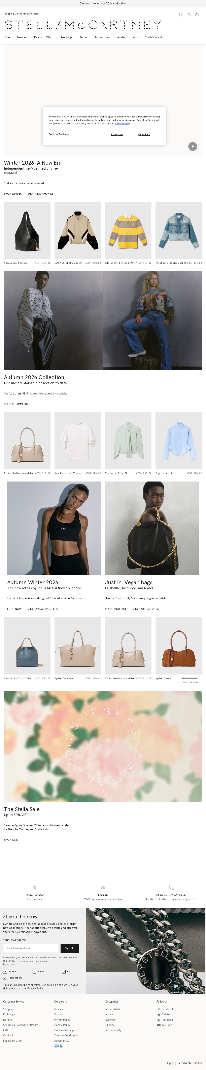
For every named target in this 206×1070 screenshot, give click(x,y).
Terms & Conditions (65, 1035)
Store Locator (35, 895)
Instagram (168, 1020)
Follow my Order (13, 1041)
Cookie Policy (62, 1025)
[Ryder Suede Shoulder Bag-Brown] (128, 646)
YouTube (167, 1025)
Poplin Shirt (113, 473)
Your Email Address (15, 940)
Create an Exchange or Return (20, 1025)
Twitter (166, 1014)
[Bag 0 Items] (197, 14)
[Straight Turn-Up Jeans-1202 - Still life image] (179, 440)
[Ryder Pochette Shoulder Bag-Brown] (179, 646)
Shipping (8, 1009)
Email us (103, 895)
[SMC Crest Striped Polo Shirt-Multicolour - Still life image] (78, 230)
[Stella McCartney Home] (83, 24)
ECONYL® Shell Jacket (18, 263)
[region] (104, 126)
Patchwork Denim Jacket (120, 263)
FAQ (5, 1030)
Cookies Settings (64, 1030)
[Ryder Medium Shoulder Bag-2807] (78, 646)
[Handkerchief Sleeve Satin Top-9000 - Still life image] (27, 440)
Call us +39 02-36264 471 (171, 895)
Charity (109, 1025)
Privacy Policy (35, 988)
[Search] (181, 14)
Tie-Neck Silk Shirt (68, 473)
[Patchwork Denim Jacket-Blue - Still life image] (128, 230)
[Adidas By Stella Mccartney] (54, 528)
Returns (7, 1020)
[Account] (189, 14)
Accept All (117, 134)
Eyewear (110, 1020)
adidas (41, 971)
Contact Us (10, 1035)
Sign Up (69, 948)
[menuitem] (21, 37)
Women (12, 971)
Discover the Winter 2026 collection (103, 3)
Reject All (144, 134)
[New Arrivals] (152, 528)
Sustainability (15, 978)
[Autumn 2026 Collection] (53, 320)
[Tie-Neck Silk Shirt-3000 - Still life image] (78, 440)
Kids (69, 971)
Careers (59, 1014)
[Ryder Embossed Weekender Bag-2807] (27, 646)
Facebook (167, 1009)
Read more (9, 964)
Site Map (59, 1009)
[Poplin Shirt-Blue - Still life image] (128, 440)
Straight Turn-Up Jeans (171, 473)
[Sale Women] (103, 746)
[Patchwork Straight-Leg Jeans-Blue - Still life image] (179, 230)
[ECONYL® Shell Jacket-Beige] (27, 230)
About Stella (112, 1009)
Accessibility (61, 1041)
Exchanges (9, 1014)
